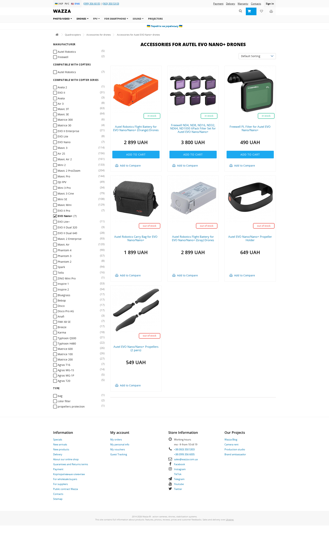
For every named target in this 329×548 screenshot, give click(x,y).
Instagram (180, 469)
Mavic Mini (64, 205)
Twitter (178, 489)
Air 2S (61, 153)
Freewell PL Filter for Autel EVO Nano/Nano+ (250, 128)
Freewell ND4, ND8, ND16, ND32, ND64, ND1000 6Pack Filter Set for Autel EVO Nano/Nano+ (193, 128)
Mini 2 (61, 165)
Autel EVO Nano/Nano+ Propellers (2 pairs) (135, 348)
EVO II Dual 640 (67, 233)
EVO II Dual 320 (67, 227)
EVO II (61, 92)
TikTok (177, 474)
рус (67, 3)
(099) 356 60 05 (91, 3)
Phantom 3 (64, 256)
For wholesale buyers (65, 479)
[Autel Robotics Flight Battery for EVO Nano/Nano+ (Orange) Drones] (136, 89)
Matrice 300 (65, 119)
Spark (61, 267)
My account (119, 432)
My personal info (119, 444)
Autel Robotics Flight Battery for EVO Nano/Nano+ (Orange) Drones (136, 128)
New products (61, 449)
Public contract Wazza (65, 489)
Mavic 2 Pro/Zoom (68, 170)
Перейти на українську (164, 26)
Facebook (179, 464)
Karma (61, 332)
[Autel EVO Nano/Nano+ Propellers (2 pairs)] (136, 309)
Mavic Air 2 (64, 159)
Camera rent (231, 444)
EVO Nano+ (67, 216)
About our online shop (66, 459)
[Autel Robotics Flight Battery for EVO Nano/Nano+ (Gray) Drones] (193, 199)
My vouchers (117, 449)
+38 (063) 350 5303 (184, 449)
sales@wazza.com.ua (186, 459)
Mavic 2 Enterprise (69, 239)
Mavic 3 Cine (65, 193)
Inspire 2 (63, 289)
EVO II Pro (63, 210)
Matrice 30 (64, 125)
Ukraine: (230, 519)
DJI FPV (61, 182)
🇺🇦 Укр (59, 3)
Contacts (256, 3)
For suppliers (60, 484)
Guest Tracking (118, 454)
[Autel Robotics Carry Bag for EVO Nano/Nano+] (136, 199)
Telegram (179, 479)
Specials (57, 439)
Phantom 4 (64, 250)
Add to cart (136, 154)
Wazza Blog (230, 439)
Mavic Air (63, 244)
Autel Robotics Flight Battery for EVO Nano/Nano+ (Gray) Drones (193, 238)
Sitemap (57, 499)
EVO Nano (63, 142)
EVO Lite (62, 136)
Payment (218, 3)
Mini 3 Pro (64, 188)
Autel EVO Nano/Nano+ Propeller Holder (250, 238)
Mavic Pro (63, 176)
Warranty (243, 3)
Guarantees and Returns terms (70, 464)
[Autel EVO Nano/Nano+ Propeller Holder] (250, 199)
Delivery (230, 3)
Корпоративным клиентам (69, 474)
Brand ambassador (235, 454)
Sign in (270, 3)
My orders (116, 439)
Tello (60, 272)
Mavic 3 (62, 148)
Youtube (179, 484)
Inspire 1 (63, 284)
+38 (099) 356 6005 (184, 454)
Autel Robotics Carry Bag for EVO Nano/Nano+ (135, 238)
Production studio (234, 449)
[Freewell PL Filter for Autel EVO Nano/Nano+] (250, 89)
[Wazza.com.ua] (62, 13)
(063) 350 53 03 (110, 3)
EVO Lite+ (63, 221)
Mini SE (62, 199)
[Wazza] (57, 34)
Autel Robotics (66, 72)
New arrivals (60, 444)
